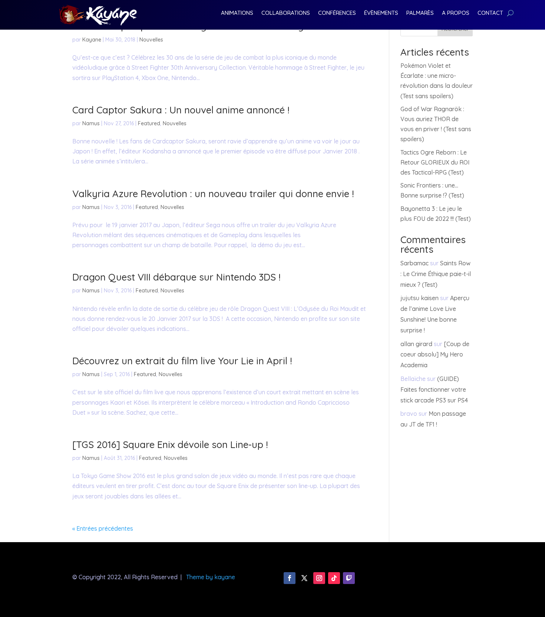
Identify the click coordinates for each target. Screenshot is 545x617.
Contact (490, 13)
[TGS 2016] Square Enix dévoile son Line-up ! (170, 444)
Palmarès (420, 13)
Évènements (381, 13)
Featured (149, 123)
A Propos (455, 13)
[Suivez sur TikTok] (334, 578)
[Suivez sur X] (304, 578)
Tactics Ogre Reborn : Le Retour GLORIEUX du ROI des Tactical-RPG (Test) (434, 162)
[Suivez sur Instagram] (319, 578)
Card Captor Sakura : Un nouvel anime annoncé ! (181, 110)
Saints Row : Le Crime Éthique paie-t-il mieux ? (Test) (435, 273)
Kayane (91, 39)
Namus (91, 123)
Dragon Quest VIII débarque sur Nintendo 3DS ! (176, 277)
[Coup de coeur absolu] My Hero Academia (434, 354)
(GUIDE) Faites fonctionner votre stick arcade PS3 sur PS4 (434, 389)
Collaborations (285, 13)
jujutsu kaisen (419, 298)
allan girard (416, 344)
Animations (237, 13)
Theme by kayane (210, 577)
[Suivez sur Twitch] (349, 578)
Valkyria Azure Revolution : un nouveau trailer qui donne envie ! (213, 194)
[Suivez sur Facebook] (289, 578)
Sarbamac (414, 263)
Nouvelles (151, 39)
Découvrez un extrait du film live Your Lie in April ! (182, 361)
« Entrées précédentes (102, 528)
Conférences (337, 13)
